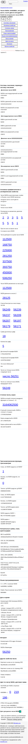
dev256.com (3, 741)
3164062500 (10, 404)
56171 (17, 326)
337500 (7, 261)
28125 (6, 297)
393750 (7, 267)
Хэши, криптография (9, 33)
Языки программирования (9, 36)
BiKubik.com (17, 723)
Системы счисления (9, 22)
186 (4, 697)
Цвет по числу (9, 41)
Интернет (9, 43)
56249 (6, 309)
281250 (7, 255)
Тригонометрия (9, 30)
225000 (7, 250)
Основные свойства (9, 25)
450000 (7, 272)
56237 (6, 315)
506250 (7, 278)
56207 (6, 320)
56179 (6, 326)
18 (4, 336)
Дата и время (9, 38)
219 (16, 692)
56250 (6, 651)
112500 (7, 239)
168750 (7, 244)
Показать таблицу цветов (14, 719)
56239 (17, 309)
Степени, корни (9, 28)
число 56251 (10, 376)
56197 (17, 320)
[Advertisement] (14, 68)
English (25, 1)
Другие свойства (9, 46)
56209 (17, 315)
